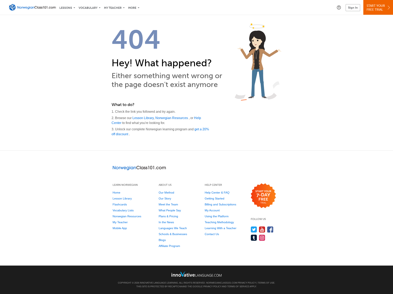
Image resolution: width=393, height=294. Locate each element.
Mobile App (120, 228)
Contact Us (212, 234)
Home (116, 192)
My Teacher (113, 8)
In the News (166, 222)
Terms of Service (238, 286)
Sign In (353, 7)
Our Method (166, 192)
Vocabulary (88, 8)
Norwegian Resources (172, 118)
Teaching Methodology (219, 222)
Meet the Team (168, 204)
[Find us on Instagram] (262, 237)
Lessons (65, 8)
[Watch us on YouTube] (262, 229)
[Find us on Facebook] (270, 229)
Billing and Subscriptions (220, 204)
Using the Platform (217, 216)
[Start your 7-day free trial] (263, 195)
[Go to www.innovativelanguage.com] (196, 274)
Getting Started (214, 198)
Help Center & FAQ (217, 192)
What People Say (170, 210)
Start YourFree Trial (376, 7)
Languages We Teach (173, 228)
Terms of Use (266, 283)
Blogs (162, 240)
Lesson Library (143, 118)
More (132, 8)
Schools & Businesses (173, 234)
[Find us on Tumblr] (254, 237)
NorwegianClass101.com (221, 283)
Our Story (165, 198)
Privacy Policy (247, 283)
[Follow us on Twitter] (254, 229)
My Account (212, 210)
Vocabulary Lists (123, 210)
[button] (338, 7)
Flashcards (120, 204)
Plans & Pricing (168, 216)
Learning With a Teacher (220, 228)
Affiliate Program (169, 246)
